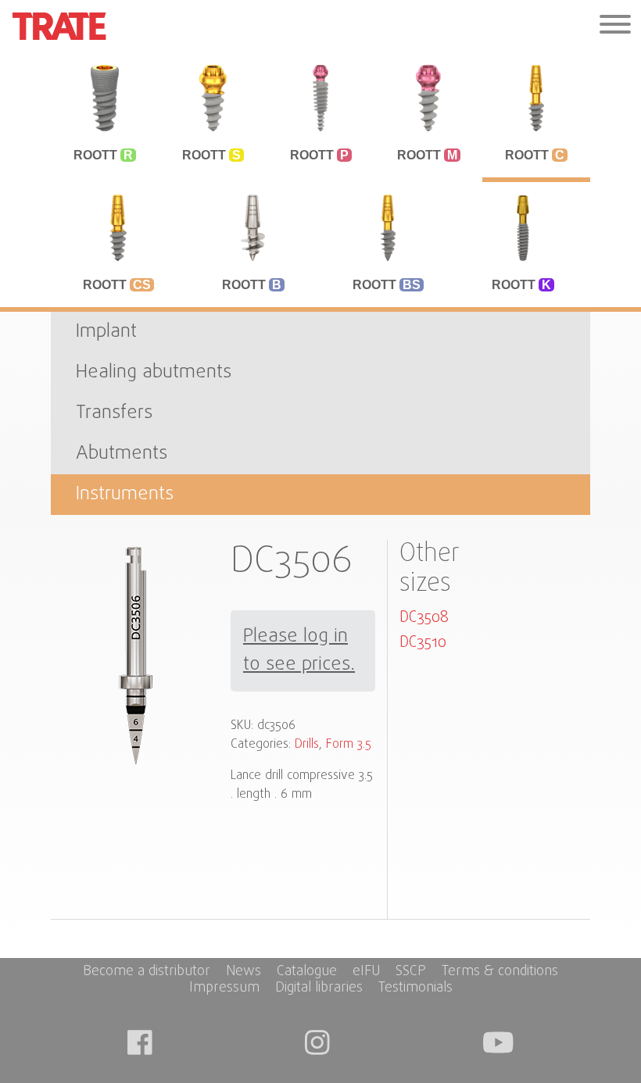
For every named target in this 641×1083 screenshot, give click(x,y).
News (243, 972)
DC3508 (424, 617)
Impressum (224, 989)
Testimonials (415, 989)
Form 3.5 (348, 744)
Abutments (121, 453)
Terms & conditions (500, 972)
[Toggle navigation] (615, 26)
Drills (307, 744)
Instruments (125, 494)
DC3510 (422, 642)
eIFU (366, 972)
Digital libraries (319, 989)
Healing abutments (153, 372)
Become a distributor (146, 972)
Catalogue (307, 972)
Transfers (114, 413)
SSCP (411, 972)
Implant (106, 331)
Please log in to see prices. (299, 651)
